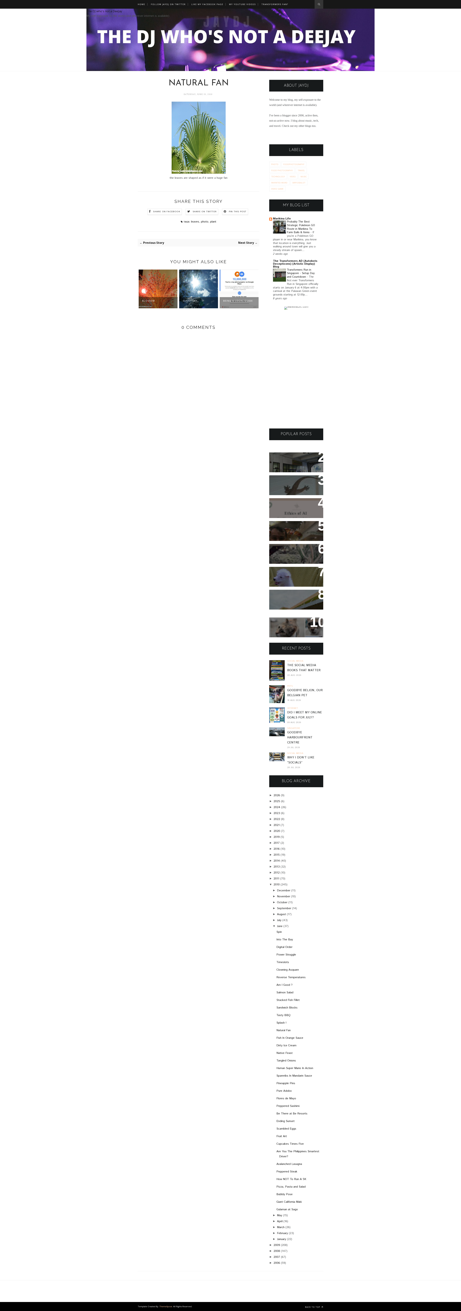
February (282, 1233)
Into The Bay (284, 939)
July (279, 920)
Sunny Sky (149, 300)
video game (277, 188)
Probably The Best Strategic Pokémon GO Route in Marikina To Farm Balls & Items (301, 227)
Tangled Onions (286, 1061)
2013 (277, 867)
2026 (277, 795)
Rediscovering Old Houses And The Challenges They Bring (293, 554)
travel (301, 170)
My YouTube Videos (242, 4)
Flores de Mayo (286, 1098)
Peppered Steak (286, 1172)
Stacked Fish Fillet (288, 1000)
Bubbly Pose (284, 1194)
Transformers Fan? (274, 4)
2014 (277, 861)
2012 (277, 873)
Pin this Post (238, 211)
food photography (282, 170)
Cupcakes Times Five (290, 1144)
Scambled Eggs (286, 1129)
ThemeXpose (165, 1306)
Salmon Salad (284, 992)
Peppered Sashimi (287, 1106)
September (284, 908)
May (279, 1215)
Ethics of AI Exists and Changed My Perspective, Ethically (293, 508)
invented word (279, 182)
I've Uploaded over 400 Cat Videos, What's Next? (294, 625)
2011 (276, 879)
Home (141, 4)
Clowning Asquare (287, 970)
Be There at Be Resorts (291, 1114)
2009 (277, 1245)
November (283, 896)
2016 (277, 849)
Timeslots (282, 962)
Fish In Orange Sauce (289, 1038)
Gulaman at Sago (287, 1209)
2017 (277, 843)
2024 (277, 807)
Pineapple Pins (285, 1083)
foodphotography (293, 164)
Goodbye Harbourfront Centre (300, 737)
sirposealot (298, 182)
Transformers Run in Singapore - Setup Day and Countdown (301, 273)
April (280, 1221)
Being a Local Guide (197, 300)
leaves (195, 222)
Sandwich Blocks (286, 1008)
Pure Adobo (284, 1091)
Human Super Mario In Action (294, 1068)
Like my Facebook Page (207, 4)
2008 (277, 1251)
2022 (277, 819)
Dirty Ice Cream (286, 1045)
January (281, 1239)
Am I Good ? (284, 985)
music (304, 176)
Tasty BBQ (283, 1015)
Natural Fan (283, 1030)
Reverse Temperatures (291, 977)
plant (213, 222)
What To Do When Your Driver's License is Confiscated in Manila (292, 462)
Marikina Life (282, 219)
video (293, 176)
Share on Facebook (166, 211)
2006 (277, 1263)
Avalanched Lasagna (289, 1164)
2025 (277, 801)
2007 (277, 1257)
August (281, 914)
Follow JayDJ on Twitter (168, 4)
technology (278, 176)
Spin (279, 932)
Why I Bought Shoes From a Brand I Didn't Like (295, 597)
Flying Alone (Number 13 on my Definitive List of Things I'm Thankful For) (294, 531)
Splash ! (281, 1023)
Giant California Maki (289, 1202)
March (281, 1227)
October (282, 902)
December (283, 890)
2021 (277, 825)
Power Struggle (286, 955)
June (280, 926)
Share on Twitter (205, 211)
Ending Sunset (285, 1121)
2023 (277, 813)
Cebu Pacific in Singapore (234, 302)
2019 (277, 837)
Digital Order (284, 947)
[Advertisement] (296, 369)
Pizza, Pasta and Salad (291, 1187)
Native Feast (284, 1053)
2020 (277, 831)
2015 (277, 855)
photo (204, 222)
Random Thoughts (287, 572)
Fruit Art (281, 1136)
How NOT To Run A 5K (291, 1179)
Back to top (313, 1307)
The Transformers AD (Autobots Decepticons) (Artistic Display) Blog (295, 264)
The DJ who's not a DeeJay (104, 11)
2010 (277, 885)
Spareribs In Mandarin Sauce (294, 1076)
